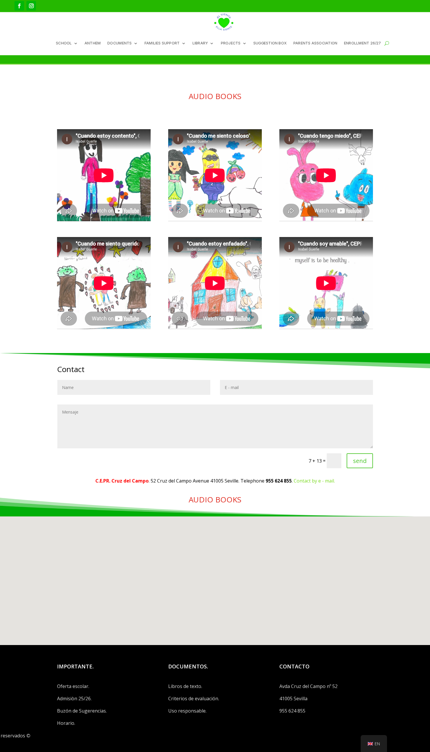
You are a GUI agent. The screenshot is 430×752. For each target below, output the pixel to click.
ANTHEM (93, 43)
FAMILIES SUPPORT (162, 43)
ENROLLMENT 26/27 (362, 43)
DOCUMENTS (119, 43)
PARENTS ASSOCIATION (315, 43)
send (360, 461)
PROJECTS (231, 43)
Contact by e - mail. (314, 481)
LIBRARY (200, 43)
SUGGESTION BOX (270, 43)
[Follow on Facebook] (19, 6)
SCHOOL (64, 43)
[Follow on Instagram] (31, 6)
